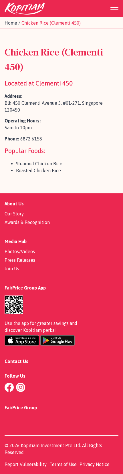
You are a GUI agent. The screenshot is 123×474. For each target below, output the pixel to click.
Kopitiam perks (38, 330)
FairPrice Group (21, 407)
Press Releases (20, 260)
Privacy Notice (95, 464)
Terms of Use (63, 464)
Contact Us (16, 361)
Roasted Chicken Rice (38, 170)
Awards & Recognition (27, 222)
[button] (116, 8)
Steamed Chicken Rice (39, 163)
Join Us (12, 268)
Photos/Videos (20, 251)
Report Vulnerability (26, 464)
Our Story (14, 213)
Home (11, 22)
